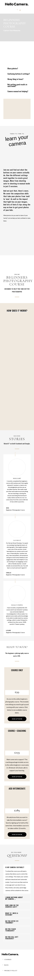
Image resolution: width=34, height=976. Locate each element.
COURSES (7, 959)
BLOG (6, 965)
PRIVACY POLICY (10, 970)
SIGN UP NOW (17, 719)
